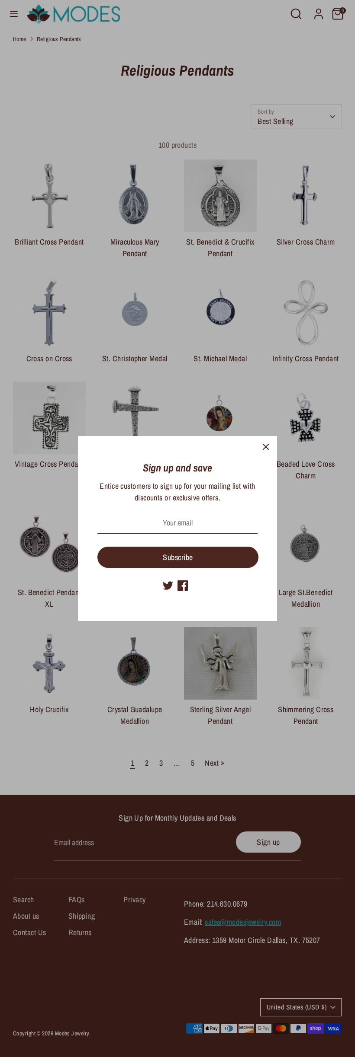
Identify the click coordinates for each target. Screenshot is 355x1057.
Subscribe (178, 557)
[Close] (265, 447)
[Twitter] (168, 585)
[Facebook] (183, 585)
